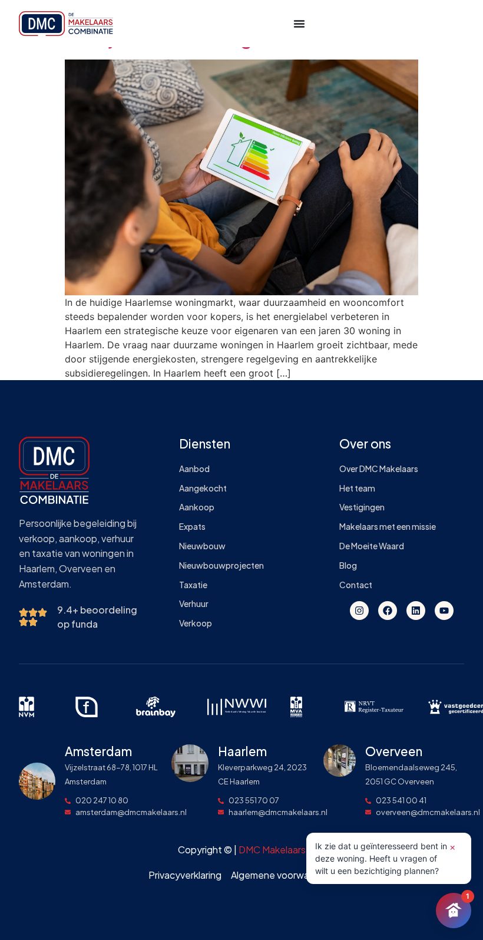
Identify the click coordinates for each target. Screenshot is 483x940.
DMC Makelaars (272, 849)
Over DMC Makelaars (378, 469)
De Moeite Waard (371, 546)
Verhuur (194, 604)
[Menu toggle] (299, 23)
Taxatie (193, 585)
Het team (357, 488)
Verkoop (195, 623)
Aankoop (196, 507)
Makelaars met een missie (387, 527)
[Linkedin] (415, 610)
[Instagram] (359, 610)
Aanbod (194, 469)
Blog (348, 565)
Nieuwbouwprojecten (221, 565)
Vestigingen (362, 507)
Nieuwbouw (202, 546)
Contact (355, 585)
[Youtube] (444, 610)
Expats (192, 527)
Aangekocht (203, 488)
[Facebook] (387, 610)
